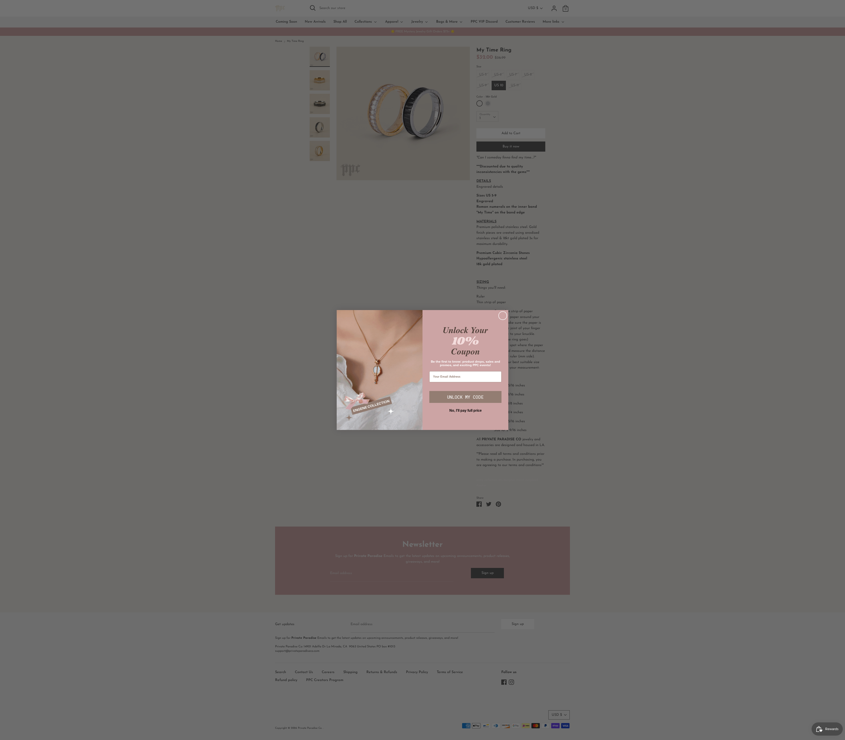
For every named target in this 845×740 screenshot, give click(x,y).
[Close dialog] (503, 316)
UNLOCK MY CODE (465, 397)
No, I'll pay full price (465, 410)
